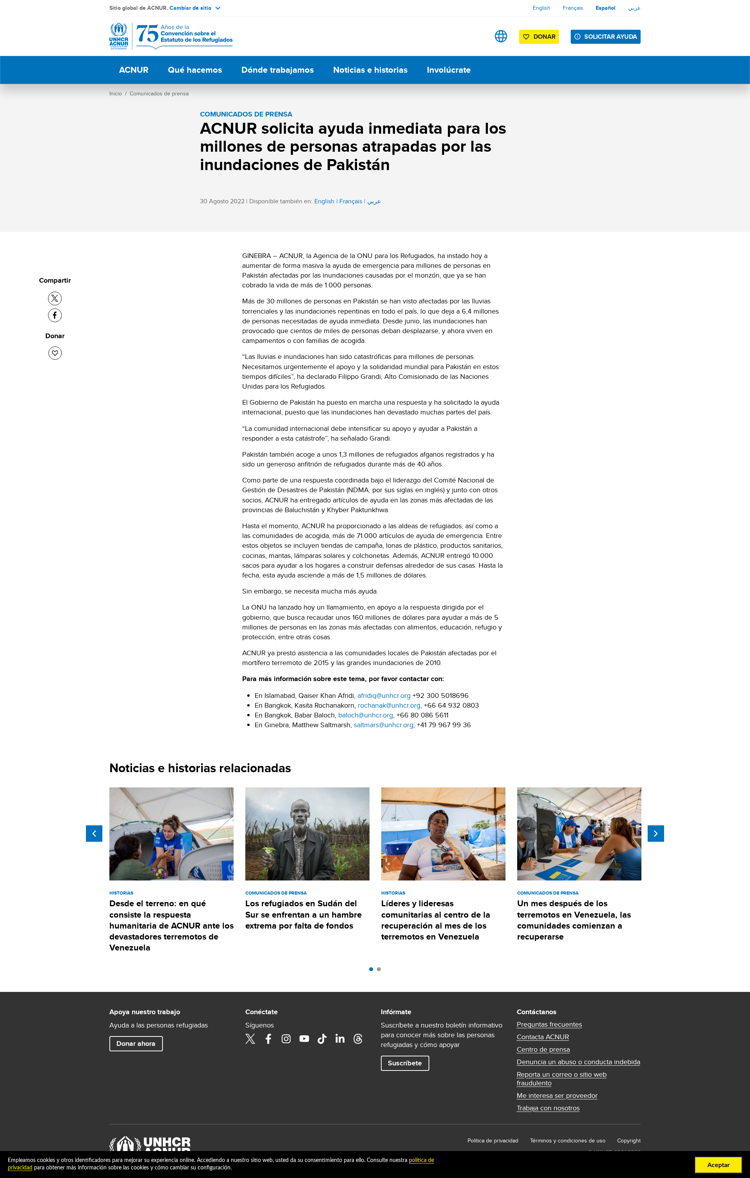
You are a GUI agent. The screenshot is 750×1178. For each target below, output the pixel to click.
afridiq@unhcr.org (384, 695)
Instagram (286, 1039)
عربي (634, 8)
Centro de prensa (543, 1049)
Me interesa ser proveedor (557, 1095)
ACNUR (133, 69)
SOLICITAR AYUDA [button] (610, 36)
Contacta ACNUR (543, 1037)
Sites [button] (501, 36)
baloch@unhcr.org (365, 715)
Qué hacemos (195, 69)
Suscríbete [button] (405, 1063)
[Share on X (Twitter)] (55, 298)
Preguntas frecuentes (549, 1024)
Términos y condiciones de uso (567, 1140)
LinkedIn (340, 1039)
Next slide (656, 833)
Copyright (629, 1140)
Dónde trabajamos (277, 69)
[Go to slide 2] (381, 971)
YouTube (304, 1039)
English (541, 8)
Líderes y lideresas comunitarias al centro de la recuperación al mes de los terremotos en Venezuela (435, 920)
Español (606, 8)
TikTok (322, 1039)
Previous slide (94, 833)
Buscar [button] (476, 36)
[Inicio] (164, 36)
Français (573, 8)
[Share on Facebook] (55, 315)
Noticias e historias (370, 69)
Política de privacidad (493, 1140)
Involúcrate (449, 69)
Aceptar (718, 1165)
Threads (358, 1039)
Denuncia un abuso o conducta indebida (578, 1062)
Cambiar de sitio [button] (190, 8)
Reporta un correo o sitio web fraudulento (562, 1078)
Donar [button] (544, 36)
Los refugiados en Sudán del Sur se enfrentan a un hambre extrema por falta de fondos (303, 914)
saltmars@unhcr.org (383, 725)
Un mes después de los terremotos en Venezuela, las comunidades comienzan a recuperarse (574, 920)
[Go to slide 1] (373, 971)
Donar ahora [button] (135, 1043)
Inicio (115, 93)
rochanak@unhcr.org (389, 705)
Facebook (268, 1039)
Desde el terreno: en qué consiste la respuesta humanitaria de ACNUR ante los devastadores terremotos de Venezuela (171, 925)
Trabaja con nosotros (548, 1108)
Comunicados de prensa (159, 93)
